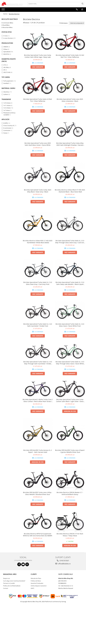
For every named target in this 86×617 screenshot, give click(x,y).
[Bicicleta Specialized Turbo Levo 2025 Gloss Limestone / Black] (70, 85)
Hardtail (5, 83)
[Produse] (3, 9)
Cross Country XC (8, 125)
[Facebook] (19, 564)
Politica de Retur (36, 581)
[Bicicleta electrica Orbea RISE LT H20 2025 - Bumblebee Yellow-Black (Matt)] (38, 224)
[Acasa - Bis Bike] (12, 4)
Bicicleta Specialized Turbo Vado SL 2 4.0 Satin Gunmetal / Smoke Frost (37, 325)
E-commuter (7, 128)
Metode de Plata (36, 578)
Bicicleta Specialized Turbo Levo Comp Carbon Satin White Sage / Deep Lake (37, 56)
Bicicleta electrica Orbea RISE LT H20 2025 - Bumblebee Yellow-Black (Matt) (37, 242)
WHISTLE (6, 54)
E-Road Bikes (6, 25)
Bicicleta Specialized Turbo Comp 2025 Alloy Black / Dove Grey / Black (37, 191)
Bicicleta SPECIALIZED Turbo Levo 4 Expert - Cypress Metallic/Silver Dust (70, 451)
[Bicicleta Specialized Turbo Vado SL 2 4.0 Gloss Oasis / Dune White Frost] (70, 311)
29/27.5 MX (6, 72)
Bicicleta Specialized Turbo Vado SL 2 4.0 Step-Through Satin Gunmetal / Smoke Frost (37, 363)
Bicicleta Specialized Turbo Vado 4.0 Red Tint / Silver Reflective (37, 100)
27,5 (4, 65)
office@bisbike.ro (64, 564)
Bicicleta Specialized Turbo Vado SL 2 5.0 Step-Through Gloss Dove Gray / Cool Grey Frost (70, 242)
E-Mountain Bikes (7, 27)
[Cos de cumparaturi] (82, 9)
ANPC (32, 588)
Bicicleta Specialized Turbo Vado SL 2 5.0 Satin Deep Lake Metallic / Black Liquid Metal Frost (70, 283)
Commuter (6, 130)
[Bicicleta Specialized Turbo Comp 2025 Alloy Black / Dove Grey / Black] (38, 174)
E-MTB (5, 123)
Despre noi (6, 578)
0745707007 (64, 561)
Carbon (5, 94)
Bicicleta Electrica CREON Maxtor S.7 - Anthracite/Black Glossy (70, 493)
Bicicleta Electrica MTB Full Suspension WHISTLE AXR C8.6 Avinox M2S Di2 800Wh (37, 535)
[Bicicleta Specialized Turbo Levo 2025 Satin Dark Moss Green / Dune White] (38, 129)
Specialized (6, 52)
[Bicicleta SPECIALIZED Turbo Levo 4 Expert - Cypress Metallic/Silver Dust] (70, 433)
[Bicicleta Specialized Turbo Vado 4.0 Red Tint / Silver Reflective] (38, 85)
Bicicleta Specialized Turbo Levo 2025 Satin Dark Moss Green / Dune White (38, 144)
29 (4, 70)
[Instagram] (27, 564)
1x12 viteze (6, 108)
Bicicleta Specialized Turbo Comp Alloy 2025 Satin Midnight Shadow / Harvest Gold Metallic (69, 144)
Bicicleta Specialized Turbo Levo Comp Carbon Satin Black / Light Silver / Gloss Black (70, 400)
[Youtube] (23, 564)
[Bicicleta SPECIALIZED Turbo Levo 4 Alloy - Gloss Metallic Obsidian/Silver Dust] (38, 479)
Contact (5, 588)
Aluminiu (6, 92)
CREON (5, 47)
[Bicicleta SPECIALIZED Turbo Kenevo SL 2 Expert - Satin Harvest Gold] (38, 433)
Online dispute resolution (39, 586)
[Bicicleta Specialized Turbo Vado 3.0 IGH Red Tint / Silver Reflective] (70, 41)
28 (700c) (6, 67)
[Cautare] (82, 3)
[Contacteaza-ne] (77, 9)
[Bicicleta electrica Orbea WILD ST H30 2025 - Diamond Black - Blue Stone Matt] (70, 175)
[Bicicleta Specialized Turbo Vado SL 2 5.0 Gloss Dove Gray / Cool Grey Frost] (38, 269)
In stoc (5, 36)
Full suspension (8, 81)
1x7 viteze (6, 110)
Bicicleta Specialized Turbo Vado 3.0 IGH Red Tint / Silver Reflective (70, 56)
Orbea (5, 49)
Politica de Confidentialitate (11, 586)
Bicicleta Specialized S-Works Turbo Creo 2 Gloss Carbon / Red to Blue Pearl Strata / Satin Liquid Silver (38, 400)
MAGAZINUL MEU (9, 574)
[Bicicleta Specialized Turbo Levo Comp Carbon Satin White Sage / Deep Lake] (38, 41)
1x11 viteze (6, 105)
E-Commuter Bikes (7, 23)
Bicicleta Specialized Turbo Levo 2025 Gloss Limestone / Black (70, 100)
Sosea (5, 133)
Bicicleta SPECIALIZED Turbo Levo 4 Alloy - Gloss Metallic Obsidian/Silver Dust (37, 493)
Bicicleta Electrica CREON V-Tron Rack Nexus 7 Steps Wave (70, 535)
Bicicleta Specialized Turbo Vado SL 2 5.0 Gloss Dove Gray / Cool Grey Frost (37, 283)
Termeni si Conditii (9, 583)
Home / (6, 14)
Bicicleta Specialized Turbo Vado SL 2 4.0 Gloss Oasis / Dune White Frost (70, 325)
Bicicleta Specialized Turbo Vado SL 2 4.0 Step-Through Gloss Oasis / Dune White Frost (70, 363)
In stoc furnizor (8, 38)
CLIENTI (34, 574)
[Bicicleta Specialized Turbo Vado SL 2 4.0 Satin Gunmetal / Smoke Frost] (38, 311)
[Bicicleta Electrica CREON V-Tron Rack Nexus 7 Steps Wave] (70, 521)
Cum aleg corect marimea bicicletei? (14, 581)
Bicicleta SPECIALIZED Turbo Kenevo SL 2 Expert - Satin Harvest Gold (37, 451)
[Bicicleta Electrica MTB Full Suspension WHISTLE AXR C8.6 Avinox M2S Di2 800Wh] (38, 521)
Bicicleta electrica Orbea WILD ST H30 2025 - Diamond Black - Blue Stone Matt (70, 191)
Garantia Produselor (37, 583)
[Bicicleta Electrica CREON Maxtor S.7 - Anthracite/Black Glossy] (70, 479)
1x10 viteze (6, 103)
